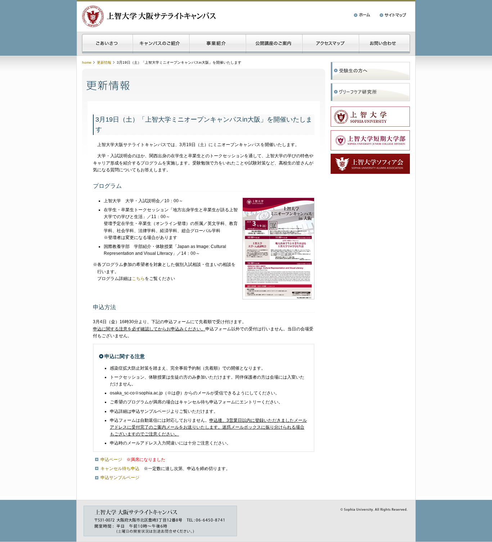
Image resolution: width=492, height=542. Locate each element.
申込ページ (111, 459)
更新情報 (104, 62)
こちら (138, 278)
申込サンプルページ (119, 477)
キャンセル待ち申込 (119, 468)
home (86, 62)
